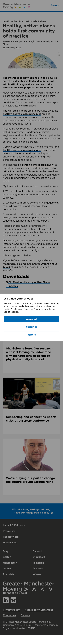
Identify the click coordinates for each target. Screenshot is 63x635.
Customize (31, 327)
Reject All (31, 335)
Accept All (31, 319)
